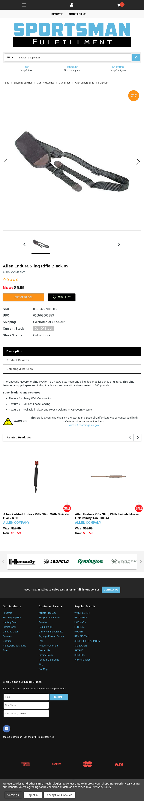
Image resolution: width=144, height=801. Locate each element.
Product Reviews (18, 360)
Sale (5, 650)
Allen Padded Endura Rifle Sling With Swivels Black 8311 (36, 516)
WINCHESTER (82, 613)
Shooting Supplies (12, 617)
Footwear (7, 636)
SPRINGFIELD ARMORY (87, 641)
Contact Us (77, 14)
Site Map (43, 669)
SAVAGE (78, 650)
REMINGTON (81, 636)
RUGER (78, 631)
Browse (57, 14)
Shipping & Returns (20, 368)
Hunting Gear (10, 622)
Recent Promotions (48, 645)
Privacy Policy (46, 655)
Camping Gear (10, 631)
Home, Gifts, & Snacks (14, 645)
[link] (24, 5)
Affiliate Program (47, 613)
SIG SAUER (80, 645)
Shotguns (118, 66)
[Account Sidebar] (72, 5)
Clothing (7, 641)
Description (14, 351)
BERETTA (79, 655)
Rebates (43, 622)
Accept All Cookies (59, 795)
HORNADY (80, 622)
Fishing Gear (9, 627)
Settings (13, 795)
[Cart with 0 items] (120, 5)
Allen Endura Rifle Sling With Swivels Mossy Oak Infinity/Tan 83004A (107, 516)
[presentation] (130, 437)
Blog (41, 664)
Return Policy (45, 627)
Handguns (72, 66)
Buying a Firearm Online (51, 636)
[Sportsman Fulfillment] (72, 35)
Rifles (26, 66)
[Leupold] (55, 562)
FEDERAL (79, 627)
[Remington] (89, 562)
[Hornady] (21, 562)
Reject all (33, 795)
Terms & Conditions (49, 659)
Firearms (7, 613)
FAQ (41, 641)
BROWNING (80, 617)
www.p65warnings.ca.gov (84, 425)
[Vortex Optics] (123, 562)
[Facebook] (6, 728)
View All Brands (82, 659)
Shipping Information (49, 617)
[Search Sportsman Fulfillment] (136, 57)
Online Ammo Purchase (51, 631)
